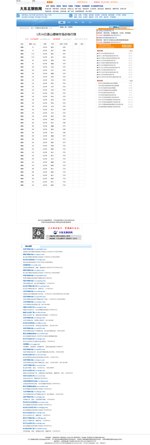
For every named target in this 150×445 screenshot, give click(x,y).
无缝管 (85, 17)
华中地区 (44, 17)
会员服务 (96, 437)
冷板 (75, 15)
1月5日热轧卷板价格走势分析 (107, 95)
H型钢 (124, 15)
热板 (80, 15)
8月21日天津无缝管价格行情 (107, 60)
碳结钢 (91, 15)
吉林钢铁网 (86, 6)
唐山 (46, 15)
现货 (61, 22)
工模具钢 (104, 15)
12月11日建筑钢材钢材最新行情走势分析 (110, 104)
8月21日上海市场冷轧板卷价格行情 (109, 67)
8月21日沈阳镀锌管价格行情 (107, 65)
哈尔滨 (41, 15)
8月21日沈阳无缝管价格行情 (107, 70)
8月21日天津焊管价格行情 (106, 53)
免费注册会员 (82, 2)
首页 (47, 6)
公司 (90, 22)
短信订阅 (70, 437)
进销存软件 (56, 437)
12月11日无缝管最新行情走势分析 (108, 97)
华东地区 (38, 17)
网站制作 (63, 437)
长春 (37, 15)
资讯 (83, 22)
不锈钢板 (113, 17)
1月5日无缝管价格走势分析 (106, 92)
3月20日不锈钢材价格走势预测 (107, 90)
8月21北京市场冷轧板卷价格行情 (108, 72)
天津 (49, 15)
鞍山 (26, 15)
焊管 (100, 17)
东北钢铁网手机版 (97, 6)
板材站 (53, 6)
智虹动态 (102, 437)
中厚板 (85, 15)
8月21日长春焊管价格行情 (106, 74)
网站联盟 (77, 437)
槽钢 (75, 17)
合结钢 (97, 15)
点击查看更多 (122, 28)
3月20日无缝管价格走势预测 (107, 88)
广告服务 (83, 437)
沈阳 (23, 15)
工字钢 (118, 15)
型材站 (58, 6)
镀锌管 (106, 17)
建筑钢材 (111, 15)
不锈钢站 (77, 6)
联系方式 (118, 35)
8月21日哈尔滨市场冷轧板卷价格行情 (109, 77)
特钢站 (70, 6)
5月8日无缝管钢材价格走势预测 (108, 83)
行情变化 (38, 28)
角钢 (80, 17)
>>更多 (130, 51)
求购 (76, 22)
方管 (96, 17)
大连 (30, 15)
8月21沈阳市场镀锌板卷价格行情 (108, 63)
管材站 (64, 6)
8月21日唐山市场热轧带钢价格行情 (109, 58)
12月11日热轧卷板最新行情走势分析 (109, 102)
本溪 (33, 15)
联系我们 (114, 2)
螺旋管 (91, 17)
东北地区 (25, 17)
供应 (69, 22)
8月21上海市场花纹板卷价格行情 (108, 56)
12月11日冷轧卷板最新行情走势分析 (109, 100)
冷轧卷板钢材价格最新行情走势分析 (109, 107)
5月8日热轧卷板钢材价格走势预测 (108, 85)
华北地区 (31, 17)
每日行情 (44, 28)
